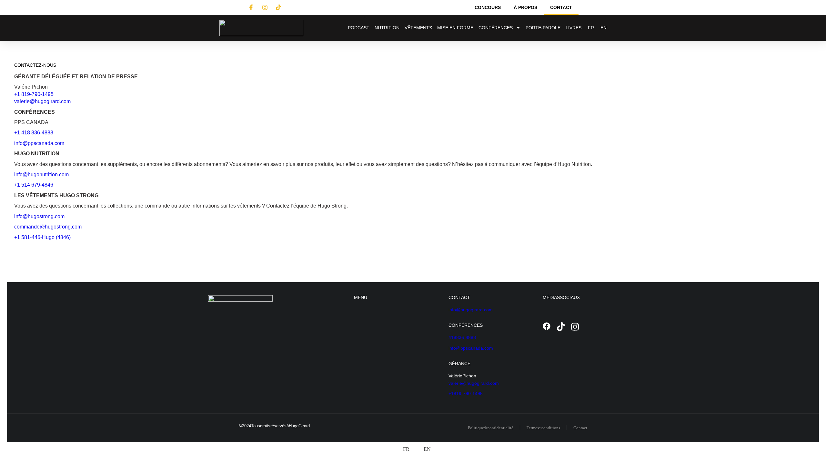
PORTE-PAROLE (543, 27)
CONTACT (561, 7)
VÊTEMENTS (418, 27)
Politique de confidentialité (490, 428)
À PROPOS (525, 7)
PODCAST (358, 27)
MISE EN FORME (455, 27)
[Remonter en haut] (816, 456)
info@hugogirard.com (470, 309)
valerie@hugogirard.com (42, 101)
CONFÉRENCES (495, 27)
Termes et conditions (543, 428)
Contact (580, 428)
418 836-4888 (462, 337)
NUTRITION (387, 27)
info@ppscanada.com (470, 348)
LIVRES (573, 27)
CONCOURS (488, 7)
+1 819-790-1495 (34, 94)
